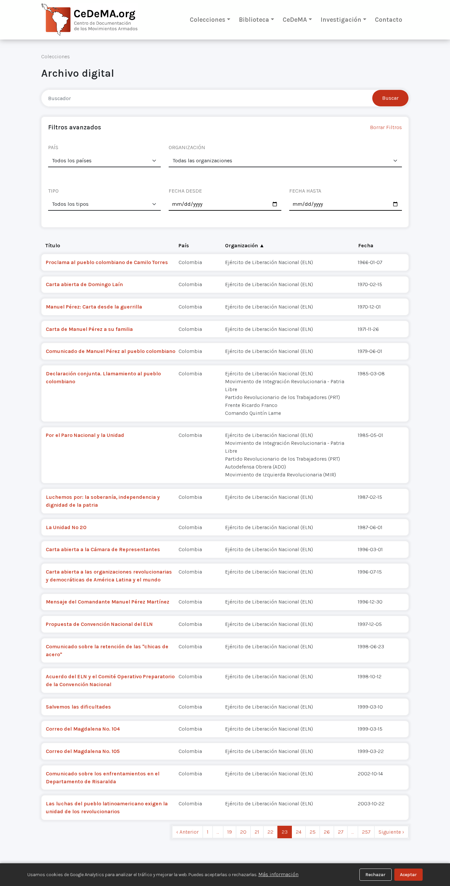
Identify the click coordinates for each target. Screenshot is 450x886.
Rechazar (375, 874)
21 (257, 832)
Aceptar (408, 874)
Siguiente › (391, 832)
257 (366, 832)
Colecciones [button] (207, 19)
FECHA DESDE (185, 191)
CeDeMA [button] (295, 19)
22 (270, 832)
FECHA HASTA (305, 191)
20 (243, 832)
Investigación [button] (341, 19)
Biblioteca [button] (254, 19)
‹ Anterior (187, 832)
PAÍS (53, 147)
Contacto (388, 19)
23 (285, 832)
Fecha (365, 245)
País (184, 245)
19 (229, 832)
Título (52, 245)
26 (327, 832)
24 (298, 832)
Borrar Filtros (386, 127)
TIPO (53, 191)
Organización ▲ (245, 245)
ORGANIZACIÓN (187, 147)
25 (313, 832)
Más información (278, 874)
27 (340, 832)
